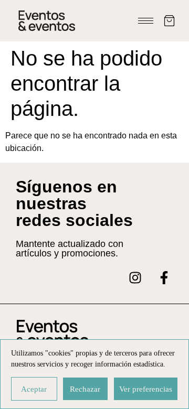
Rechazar (85, 389)
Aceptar (34, 389)
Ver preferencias (145, 389)
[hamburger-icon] (146, 21)
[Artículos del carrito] (169, 20)
